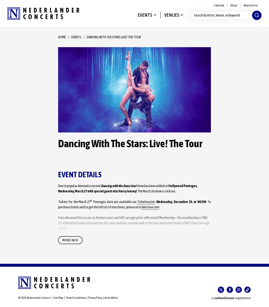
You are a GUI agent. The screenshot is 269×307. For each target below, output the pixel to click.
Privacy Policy (95, 297)
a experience (231, 298)
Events (145, 15)
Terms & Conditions (76, 297)
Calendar (219, 5)
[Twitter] (221, 290)
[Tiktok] (247, 290)
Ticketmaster (146, 202)
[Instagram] (239, 290)
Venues (171, 15)
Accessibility (111, 297)
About (233, 5)
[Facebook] (230, 290)
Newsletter (251, 5)
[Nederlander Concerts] (43, 13)
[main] (134, 145)
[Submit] (257, 15)
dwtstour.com (150, 207)
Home (62, 37)
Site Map (58, 297)
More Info (70, 240)
